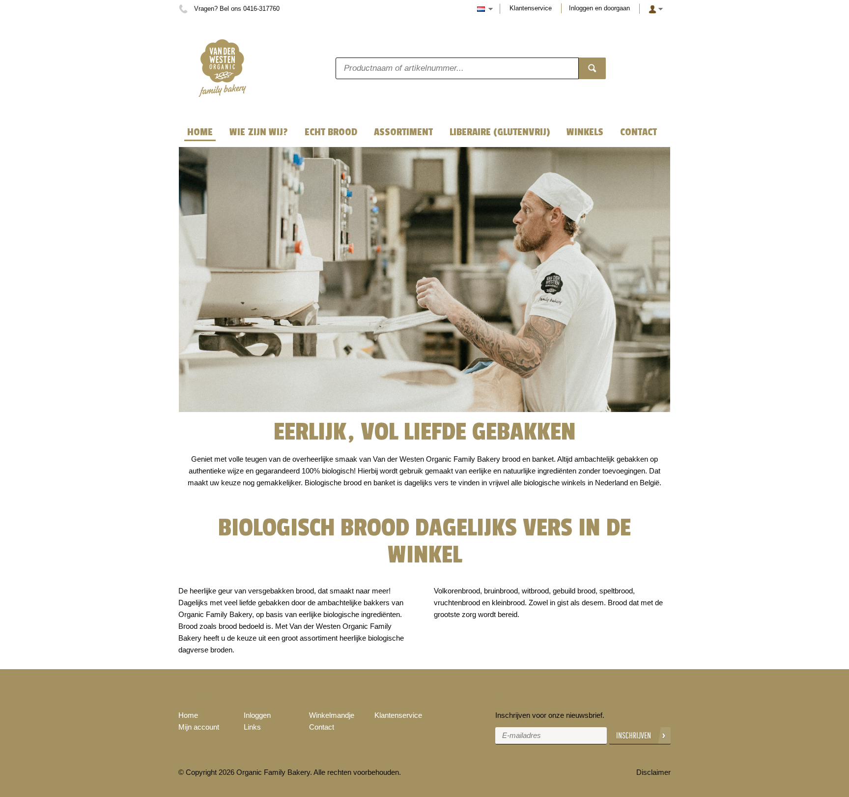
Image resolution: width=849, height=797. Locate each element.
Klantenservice (530, 8)
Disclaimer (653, 772)
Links (252, 727)
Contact (321, 727)
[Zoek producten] (592, 68)
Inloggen (257, 715)
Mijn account (198, 727)
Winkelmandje (331, 715)
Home (188, 715)
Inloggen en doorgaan (599, 8)
